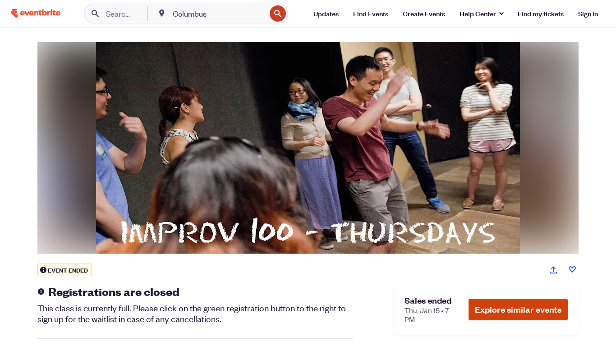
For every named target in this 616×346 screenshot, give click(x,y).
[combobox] (218, 13)
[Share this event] (553, 270)
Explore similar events (518, 309)
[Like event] (572, 269)
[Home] (35, 13)
